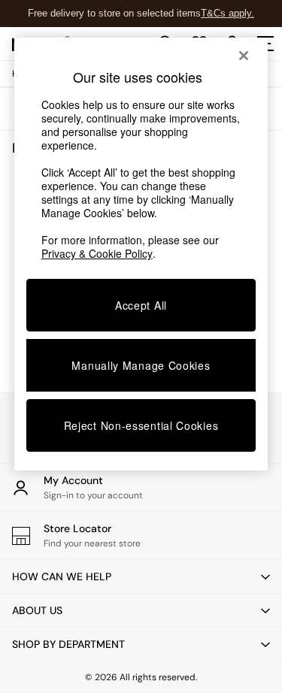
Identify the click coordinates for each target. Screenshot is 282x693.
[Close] (243, 55)
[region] (141, 254)
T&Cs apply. (227, 13)
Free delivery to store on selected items (114, 13)
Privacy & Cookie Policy (97, 253)
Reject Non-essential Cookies (141, 425)
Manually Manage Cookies (140, 365)
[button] (141, 576)
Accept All (141, 305)
